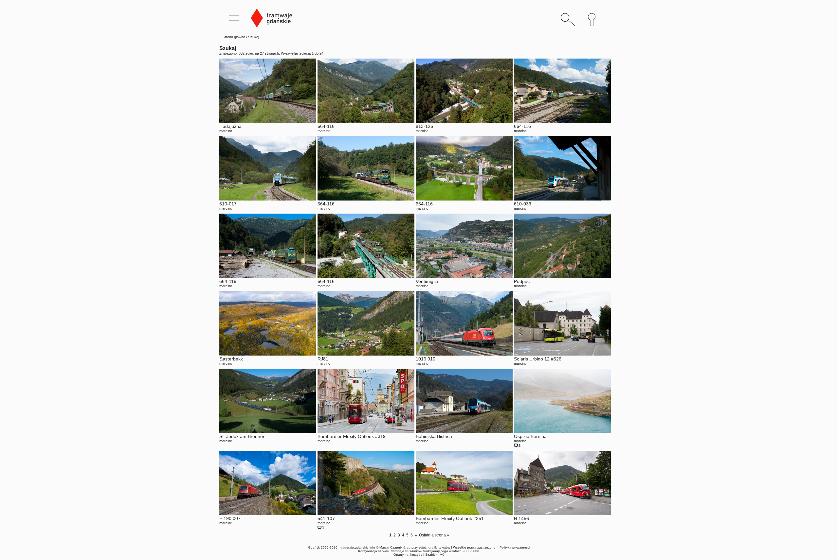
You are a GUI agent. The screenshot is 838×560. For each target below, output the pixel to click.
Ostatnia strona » (434, 535)
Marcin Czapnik (390, 547)
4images (416, 554)
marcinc (225, 131)
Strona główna (234, 37)
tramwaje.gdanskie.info (357, 547)
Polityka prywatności (515, 547)
